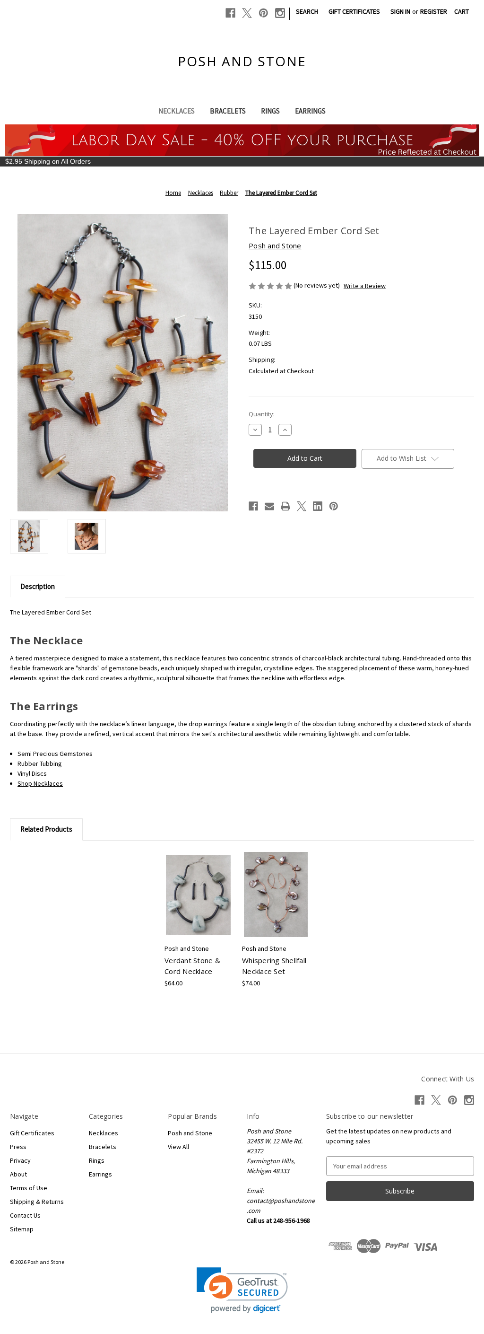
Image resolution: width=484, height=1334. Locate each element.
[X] (247, 13)
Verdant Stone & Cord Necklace (192, 966)
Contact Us (25, 1215)
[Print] (285, 506)
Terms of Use (28, 1188)
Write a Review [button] (365, 285)
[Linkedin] (317, 506)
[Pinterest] (263, 13)
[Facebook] (230, 13)
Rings (270, 110)
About (18, 1174)
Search (307, 11)
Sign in (400, 11)
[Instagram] (280, 13)
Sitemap (22, 1229)
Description (37, 586)
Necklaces (176, 110)
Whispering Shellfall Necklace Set (274, 966)
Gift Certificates (354, 11)
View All (178, 1146)
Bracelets (228, 110)
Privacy (20, 1160)
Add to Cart (198, 903)
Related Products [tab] (46, 829)
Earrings (310, 110)
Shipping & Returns (37, 1201)
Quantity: (262, 414)
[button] (242, 1290)
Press (18, 1146)
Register (433, 11)
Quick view (197, 886)
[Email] (269, 506)
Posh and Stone (190, 1133)
